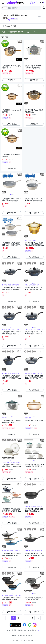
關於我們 (22, 635)
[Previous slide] (2, 50)
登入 (33, 3)
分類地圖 (30, 640)
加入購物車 (13, 124)
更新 (37, 630)
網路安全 (16, 640)
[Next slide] (20, 50)
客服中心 (14, 635)
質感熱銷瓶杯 (29, 31)
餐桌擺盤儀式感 (36, 31)
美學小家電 (42, 31)
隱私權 (23, 640)
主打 (3, 31)
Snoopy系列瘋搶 (11, 26)
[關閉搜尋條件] (6, 8)
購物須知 (30, 635)
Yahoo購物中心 (15, 2)
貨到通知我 (11, 80)
